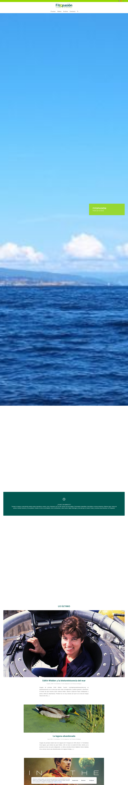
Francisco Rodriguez (76, 683)
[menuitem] (53, 11)
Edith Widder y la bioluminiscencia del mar (64, 680)
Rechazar (83, 780)
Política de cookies (58, 781)
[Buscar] (77, 11)
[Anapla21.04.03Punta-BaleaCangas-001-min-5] (64, 719)
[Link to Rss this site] (124, 1)
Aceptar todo (75, 780)
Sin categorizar (66, 683)
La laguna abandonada (64, 736)
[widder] (64, 643)
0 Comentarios (57, 683)
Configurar (91, 780)
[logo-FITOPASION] (64, 6)
